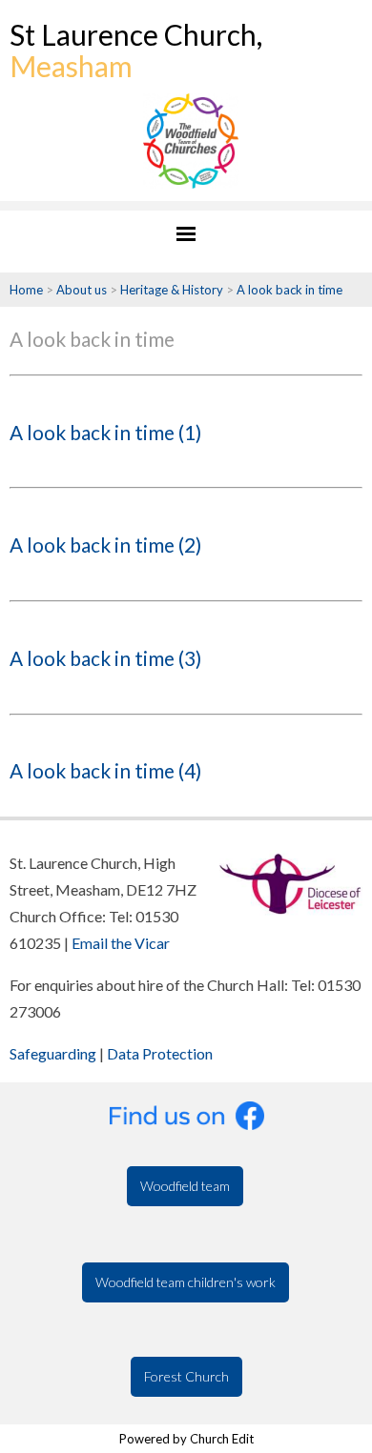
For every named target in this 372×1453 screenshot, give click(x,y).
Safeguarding (53, 1053)
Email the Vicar (121, 943)
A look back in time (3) (105, 658)
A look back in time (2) (105, 544)
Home (26, 289)
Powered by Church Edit (186, 1438)
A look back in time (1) (105, 432)
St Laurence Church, (136, 50)
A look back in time (289, 289)
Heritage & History (171, 289)
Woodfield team (185, 1186)
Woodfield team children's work (185, 1282)
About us (81, 289)
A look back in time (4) (105, 770)
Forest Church (186, 1376)
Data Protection (160, 1053)
